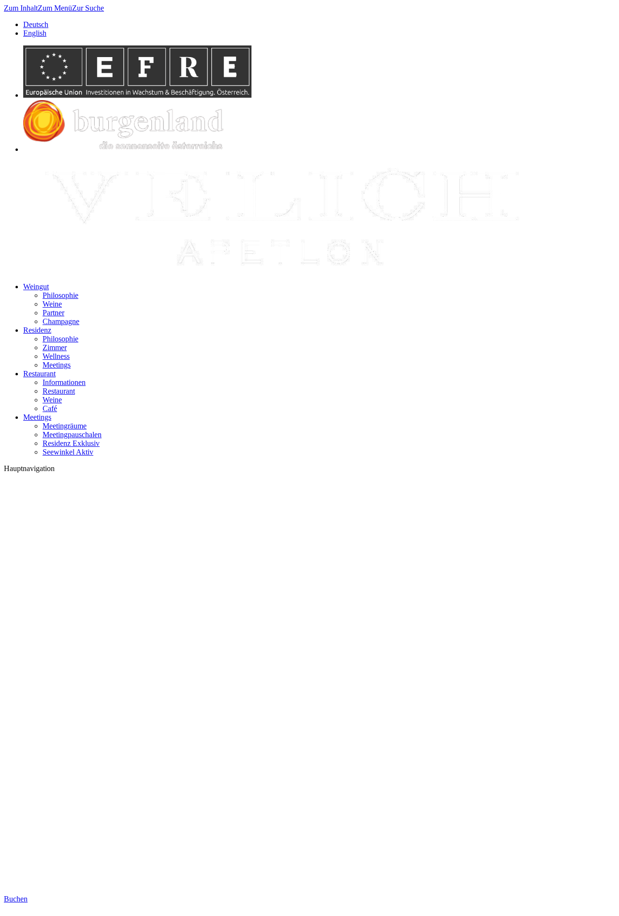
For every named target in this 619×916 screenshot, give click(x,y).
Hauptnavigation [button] (29, 468)
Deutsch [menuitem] (35, 24)
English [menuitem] (34, 33)
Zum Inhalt (21, 8)
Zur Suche (88, 8)
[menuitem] (137, 95)
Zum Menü (55, 8)
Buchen (16, 899)
